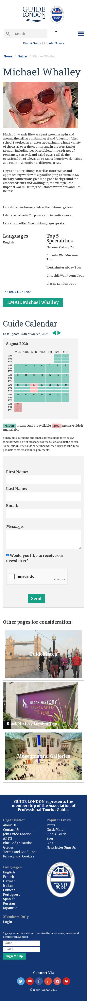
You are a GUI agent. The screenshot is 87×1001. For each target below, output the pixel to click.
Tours (51, 825)
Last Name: (16, 488)
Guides (23, 56)
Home (8, 56)
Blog (50, 843)
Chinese (9, 890)
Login (7, 922)
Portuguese (11, 894)
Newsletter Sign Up (61, 847)
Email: (12, 505)
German (9, 881)
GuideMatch (56, 830)
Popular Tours (54, 43)
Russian (9, 903)
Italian (8, 886)
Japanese (10, 908)
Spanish (9, 899)
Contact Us (11, 830)
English (9, 872)
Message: (15, 526)
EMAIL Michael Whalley (33, 302)
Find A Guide (32, 43)
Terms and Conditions (20, 852)
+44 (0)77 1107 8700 (17, 292)
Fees (50, 838)
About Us (10, 825)
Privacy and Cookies (18, 856)
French (8, 877)
